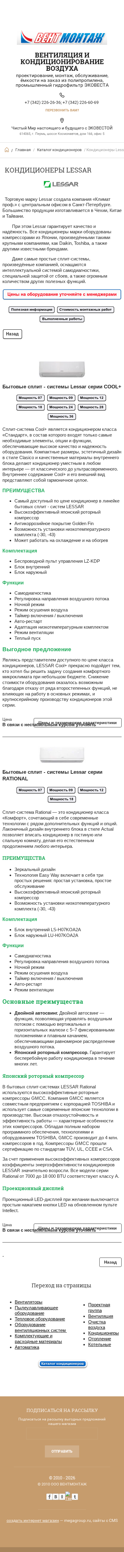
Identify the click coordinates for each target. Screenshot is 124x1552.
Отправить (62, 1451)
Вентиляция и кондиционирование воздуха (62, 62)
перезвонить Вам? (62, 110)
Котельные (99, 1344)
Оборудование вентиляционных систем (41, 1327)
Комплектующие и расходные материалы (38, 1338)
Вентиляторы (28, 1302)
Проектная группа (99, 1307)
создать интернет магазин (33, 1520)
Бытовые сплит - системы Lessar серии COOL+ (61, 387)
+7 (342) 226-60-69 (81, 102)
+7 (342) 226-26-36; (43, 102)
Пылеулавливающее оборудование (36, 1310)
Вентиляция (100, 1316)
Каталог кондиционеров (59, 150)
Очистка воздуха (97, 1324)
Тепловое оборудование (40, 1318)
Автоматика (27, 1347)
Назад (110, 1262)
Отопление (99, 1338)
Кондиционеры (103, 1333)
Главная (23, 150)
